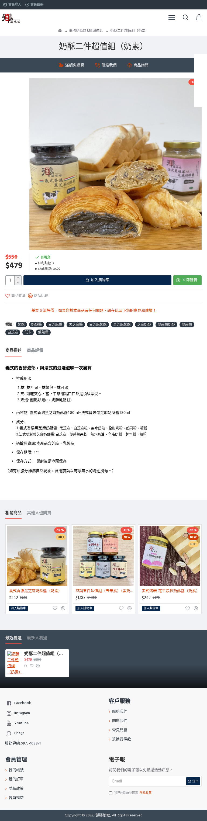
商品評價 (35, 350)
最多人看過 (37, 638)
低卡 (28, 332)
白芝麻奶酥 (98, 324)
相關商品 (13, 513)
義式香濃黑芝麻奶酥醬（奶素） (35, 590)
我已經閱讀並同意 (132, 793)
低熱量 (43, 332)
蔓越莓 (187, 324)
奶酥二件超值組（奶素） (45, 654)
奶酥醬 (36, 324)
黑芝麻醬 (76, 324)
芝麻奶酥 (144, 324)
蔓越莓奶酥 (166, 324)
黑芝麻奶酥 (122, 324)
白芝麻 (13, 332)
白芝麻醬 (55, 324)
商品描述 (13, 350)
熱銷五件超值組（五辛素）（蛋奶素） (104, 590)
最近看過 (13, 638)
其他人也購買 (39, 513)
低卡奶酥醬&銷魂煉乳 (86, 30)
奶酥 (21, 324)
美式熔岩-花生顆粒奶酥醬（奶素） (171, 590)
